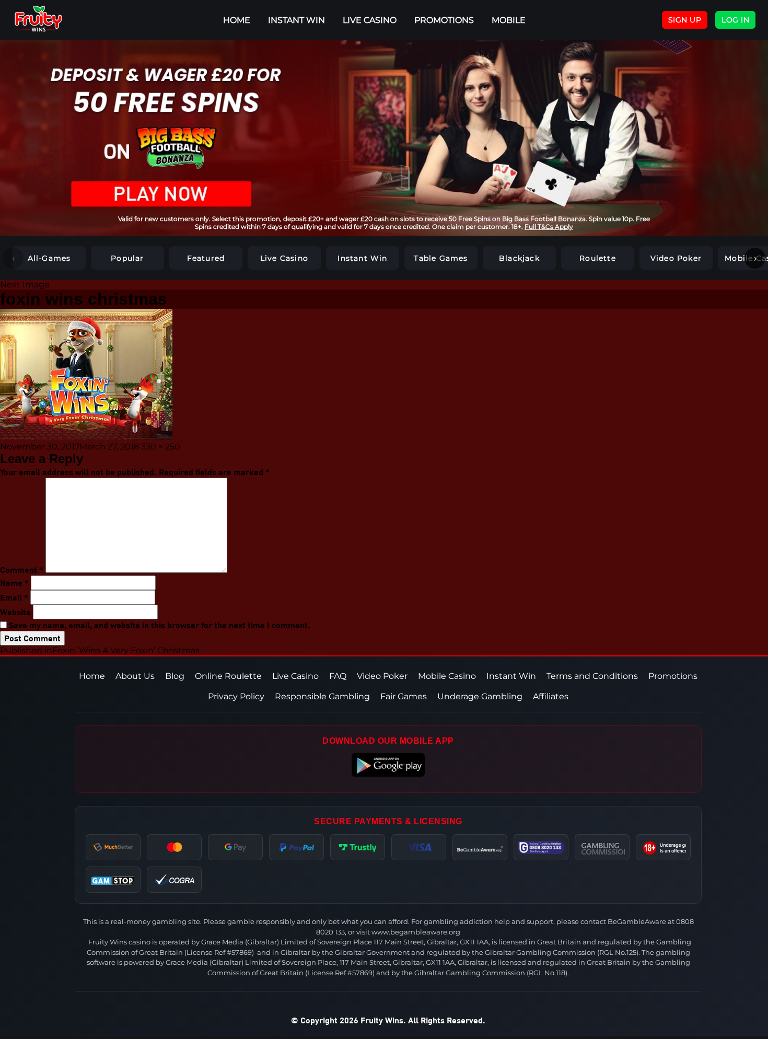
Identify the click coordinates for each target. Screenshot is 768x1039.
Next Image (25, 285)
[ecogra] (174, 879)
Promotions (444, 20)
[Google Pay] (235, 847)
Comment (21, 569)
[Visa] (418, 847)
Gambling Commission (602, 847)
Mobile (509, 20)
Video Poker (676, 258)
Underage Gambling (479, 696)
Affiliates (550, 696)
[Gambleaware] (480, 847)
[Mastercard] (174, 847)
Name (14, 582)
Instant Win (296, 20)
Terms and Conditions (592, 676)
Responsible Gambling (322, 696)
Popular (127, 258)
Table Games (441, 258)
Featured (206, 258)
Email (14, 597)
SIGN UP (685, 20)
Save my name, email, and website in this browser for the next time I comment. (159, 624)
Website (15, 611)
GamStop (113, 879)
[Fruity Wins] (50, 20)
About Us (135, 676)
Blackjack (519, 258)
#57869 (239, 952)
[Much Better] (113, 847)
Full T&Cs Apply (549, 226)
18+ (663, 847)
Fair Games (403, 696)
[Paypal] (296, 847)
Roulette (597, 258)
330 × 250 (160, 447)
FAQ (337, 676)
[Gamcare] (541, 847)
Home (92, 676)
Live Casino (370, 20)
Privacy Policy (236, 696)
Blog (174, 676)
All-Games (49, 258)
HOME (236, 20)
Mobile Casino (447, 676)
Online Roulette (228, 676)
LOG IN (735, 20)
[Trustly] (357, 847)
